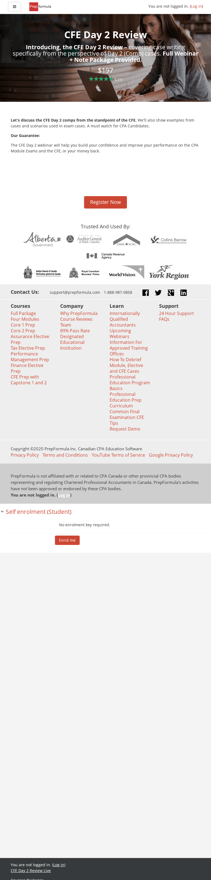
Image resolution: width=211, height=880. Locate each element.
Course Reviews (76, 319)
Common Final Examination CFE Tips (127, 417)
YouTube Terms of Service (118, 455)
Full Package (23, 313)
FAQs (164, 319)
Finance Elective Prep (27, 368)
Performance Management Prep (30, 357)
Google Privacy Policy (171, 455)
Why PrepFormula (79, 313)
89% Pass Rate (75, 331)
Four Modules (25, 319)
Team (65, 325)
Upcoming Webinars (120, 333)
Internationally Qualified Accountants (125, 319)
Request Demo (125, 429)
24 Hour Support (176, 313)
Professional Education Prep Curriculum (125, 400)
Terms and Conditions (65, 455)
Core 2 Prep (23, 331)
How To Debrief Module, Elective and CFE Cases (126, 365)
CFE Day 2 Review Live (31, 870)
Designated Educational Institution (72, 342)
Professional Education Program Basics (130, 382)
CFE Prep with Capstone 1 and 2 (29, 380)
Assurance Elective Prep (30, 339)
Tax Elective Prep (28, 348)
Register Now (105, 202)
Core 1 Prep (23, 325)
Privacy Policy (25, 455)
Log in (196, 6)
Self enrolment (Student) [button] (38, 512)
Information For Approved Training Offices (129, 348)
